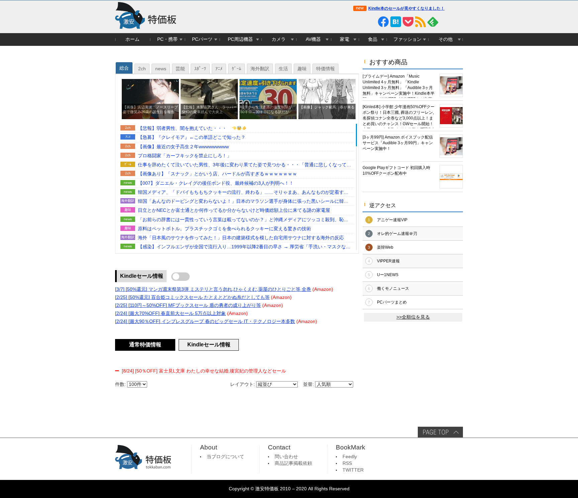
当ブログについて (225, 456)
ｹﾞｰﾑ (236, 68)
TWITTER (353, 470)
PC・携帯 (167, 39)
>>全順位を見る (413, 317)
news (160, 68)
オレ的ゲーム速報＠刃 (397, 233)
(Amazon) (322, 289)
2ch (142, 68)
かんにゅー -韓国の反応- (328, 201)
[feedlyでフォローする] (432, 21)
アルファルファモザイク (328, 156)
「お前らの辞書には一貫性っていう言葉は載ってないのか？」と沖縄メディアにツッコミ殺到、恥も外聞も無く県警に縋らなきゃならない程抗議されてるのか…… (243, 220)
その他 (446, 39)
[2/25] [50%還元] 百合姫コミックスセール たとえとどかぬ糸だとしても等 (192, 297)
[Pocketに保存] (408, 21)
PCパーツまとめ (392, 302)
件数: (120, 384)
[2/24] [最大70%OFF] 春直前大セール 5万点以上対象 (170, 313)
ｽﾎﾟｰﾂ (200, 68)
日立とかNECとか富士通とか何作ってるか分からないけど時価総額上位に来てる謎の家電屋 (234, 210)
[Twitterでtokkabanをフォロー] (358, 21)
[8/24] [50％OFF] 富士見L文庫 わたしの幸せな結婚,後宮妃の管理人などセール (204, 371)
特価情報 (325, 68)
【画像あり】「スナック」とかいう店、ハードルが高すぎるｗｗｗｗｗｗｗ (217, 173)
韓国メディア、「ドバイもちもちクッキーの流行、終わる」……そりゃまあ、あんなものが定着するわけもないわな (243, 193)
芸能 (180, 68)
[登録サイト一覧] (445, 21)
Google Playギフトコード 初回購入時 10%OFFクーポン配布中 (396, 170)
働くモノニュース (393, 288)
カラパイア (336, 229)
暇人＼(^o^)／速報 (331, 174)
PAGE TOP (440, 432)
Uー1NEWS (387, 274)
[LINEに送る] (371, 21)
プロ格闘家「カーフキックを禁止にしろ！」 (184, 155)
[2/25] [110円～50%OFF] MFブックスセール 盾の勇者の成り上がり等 (188, 305)
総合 (124, 68)
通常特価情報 (145, 344)
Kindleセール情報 (141, 276)
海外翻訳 (260, 68)
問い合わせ (286, 456)
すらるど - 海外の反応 (328, 238)
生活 (283, 68)
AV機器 (313, 39)
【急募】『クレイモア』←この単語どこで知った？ (192, 137)
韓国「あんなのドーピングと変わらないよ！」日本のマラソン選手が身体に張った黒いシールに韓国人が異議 (243, 202)
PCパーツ (202, 39)
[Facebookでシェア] (383, 21)
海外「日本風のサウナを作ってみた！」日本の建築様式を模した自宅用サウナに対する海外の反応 (241, 237)
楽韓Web (385, 247)
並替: (308, 384)
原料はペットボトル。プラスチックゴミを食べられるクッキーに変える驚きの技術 (224, 228)
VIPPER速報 (388, 261)
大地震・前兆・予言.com (328, 247)
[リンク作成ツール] (457, 21)
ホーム (132, 39)
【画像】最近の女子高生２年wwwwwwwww (183, 146)
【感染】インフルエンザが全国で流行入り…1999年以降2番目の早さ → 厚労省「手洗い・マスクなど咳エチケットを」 (244, 247)
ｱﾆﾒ (218, 68)
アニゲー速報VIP (392, 220)
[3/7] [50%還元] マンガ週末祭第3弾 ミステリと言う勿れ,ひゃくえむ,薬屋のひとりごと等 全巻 (213, 289)
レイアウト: (242, 384)
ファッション (407, 39)
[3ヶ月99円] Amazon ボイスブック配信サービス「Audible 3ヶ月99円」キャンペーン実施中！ (398, 143)
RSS (347, 463)
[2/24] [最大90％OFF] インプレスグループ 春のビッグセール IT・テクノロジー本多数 (205, 321)
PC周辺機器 (240, 39)
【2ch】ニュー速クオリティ (328, 147)
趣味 (302, 68)
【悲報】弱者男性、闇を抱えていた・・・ (184, 128)
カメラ (279, 39)
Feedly (350, 456)
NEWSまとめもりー (329, 183)
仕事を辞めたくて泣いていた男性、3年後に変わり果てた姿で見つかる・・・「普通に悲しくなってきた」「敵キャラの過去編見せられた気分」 (244, 165)
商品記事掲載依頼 (293, 463)
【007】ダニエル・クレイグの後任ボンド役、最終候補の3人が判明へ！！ (216, 183)
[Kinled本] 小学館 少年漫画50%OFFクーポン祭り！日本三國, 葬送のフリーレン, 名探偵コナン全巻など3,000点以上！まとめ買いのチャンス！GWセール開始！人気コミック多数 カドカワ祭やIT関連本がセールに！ (399, 116)
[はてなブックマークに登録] (395, 21)
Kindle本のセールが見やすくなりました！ (406, 8)
